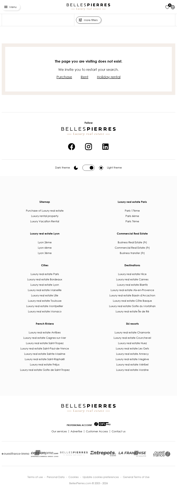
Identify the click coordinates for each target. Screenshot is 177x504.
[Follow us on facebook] (71, 146)
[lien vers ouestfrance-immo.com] (15, 453)
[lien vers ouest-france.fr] (161, 453)
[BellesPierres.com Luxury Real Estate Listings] (88, 6)
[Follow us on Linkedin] (105, 146)
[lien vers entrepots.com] (103, 453)
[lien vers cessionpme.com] (44, 453)
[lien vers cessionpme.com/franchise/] (132, 453)
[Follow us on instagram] (88, 146)
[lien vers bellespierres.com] (74, 453)
